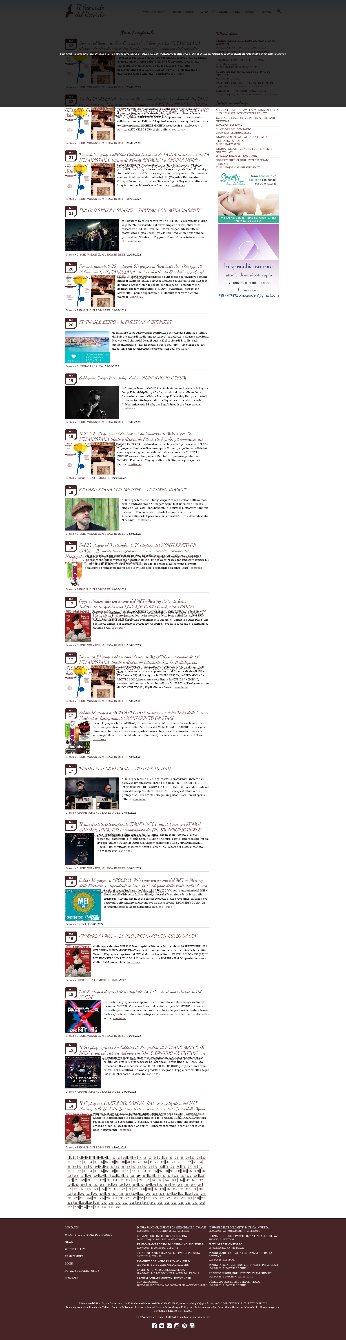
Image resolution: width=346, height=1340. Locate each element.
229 (190, 1198)
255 (90, 1207)
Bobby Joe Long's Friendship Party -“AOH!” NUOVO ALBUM (132, 377)
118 (151, 1175)
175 (109, 1189)
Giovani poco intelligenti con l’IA (162, 1237)
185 (175, 1189)
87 (106, 1171)
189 (201, 1189)
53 (194, 1162)
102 (190, 1171)
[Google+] (169, 1326)
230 (196, 1198)
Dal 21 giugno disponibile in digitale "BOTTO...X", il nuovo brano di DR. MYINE (141, 994)
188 (195, 1189)
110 (102, 1175)
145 (187, 1180)
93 (138, 1171)
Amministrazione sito (197, 1317)
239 (118, 1202)
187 (188, 1189)
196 (108, 1193)
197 (115, 1193)
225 (162, 1198)
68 (139, 1166)
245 (160, 1202)
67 (134, 1166)
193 (89, 1193)
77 (189, 1166)
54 (200, 1162)
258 (111, 1207)
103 (197, 1171)
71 (155, 1166)
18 (145, 1157)
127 (70, 1180)
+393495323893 (169, 1303)
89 (117, 1171)
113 (120, 1175)
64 (117, 1166)
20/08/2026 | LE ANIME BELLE (233, 132)
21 (160, 1157)
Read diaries (74, 1256)
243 (145, 1202)
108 (89, 1175)
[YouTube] (192, 1326)
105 (70, 1175)
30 (69, 1162)
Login (69, 1263)
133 (108, 1180)
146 (194, 1180)
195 (102, 1193)
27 (192, 1157)
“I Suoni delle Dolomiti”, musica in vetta (247, 110)
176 (116, 1189)
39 (117, 1162)
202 (148, 1193)
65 (123, 1166)
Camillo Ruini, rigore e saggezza (168, 1271)
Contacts (72, 1227)
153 (102, 1184)
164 (173, 1184)
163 (167, 1184)
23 (171, 1157)
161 (154, 1184)
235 (90, 1202)
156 (122, 1184)
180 (143, 1189)
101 (184, 1171)
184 (168, 1189)
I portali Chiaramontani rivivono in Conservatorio (172, 1282)
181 (149, 1189)
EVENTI (82, 924)
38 (112, 1162)
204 (161, 1193)
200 (134, 1193)
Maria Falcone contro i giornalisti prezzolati (243, 1266)
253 (76, 1207)
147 (201, 1180)
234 (83, 1202)
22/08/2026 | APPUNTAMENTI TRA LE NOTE (241, 113)
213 (82, 1198)
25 (182, 1157)
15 (129, 1157)
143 (174, 1180)
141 (161, 1180)
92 (133, 1171)
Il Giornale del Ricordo (92, 1303)
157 (128, 1184)
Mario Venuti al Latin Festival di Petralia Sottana (242, 139)
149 (76, 1184)
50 (179, 1162)
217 (108, 1198)
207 (182, 1193)
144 (180, 1180)
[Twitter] (161, 1326)
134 (115, 1180)
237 (104, 1202)
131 (95, 1180)
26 (187, 1157)
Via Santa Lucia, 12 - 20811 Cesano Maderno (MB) (133, 1303)
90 (123, 1171)
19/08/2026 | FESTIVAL (229, 144)
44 (145, 1162)
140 (154, 1180)
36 (101, 1162)
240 (125, 1202)
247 (174, 1202)
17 (139, 1157)
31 (74, 1162)
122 (176, 1175)
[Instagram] (176, 1326)
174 (102, 1189)
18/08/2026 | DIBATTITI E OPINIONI (236, 155)
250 (195, 1202)
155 (115, 1184)
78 (195, 1166)
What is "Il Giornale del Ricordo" (89, 1234)
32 (79, 1162)
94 (144, 1171)
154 (109, 1184)
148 (70, 1184)
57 (79, 1166)
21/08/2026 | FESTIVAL (229, 124)
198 (121, 1193)
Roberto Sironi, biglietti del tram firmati (240, 1275)
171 (83, 1189)
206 (175, 1193)
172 (89, 1189)
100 (178, 1171)
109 (96, 1175)
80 (69, 1171)
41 (128, 1162)
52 (189, 1162)
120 (163, 1175)
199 (128, 1193)
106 (76, 1175)
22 (165, 1157)
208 (189, 1193)
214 (89, 1198)
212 (76, 1198)
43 (139, 1162)
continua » (178, 129)
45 (150, 1162)
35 (95, 1162)
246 (167, 1202)
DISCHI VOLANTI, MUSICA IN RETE (101, 143)
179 (136, 1189)
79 (200, 1166)
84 (90, 1171)
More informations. (273, 53)
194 (95, 1193)
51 (184, 1162)
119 (157, 1175)
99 (171, 1171)
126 (202, 1175)
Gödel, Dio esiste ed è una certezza (234, 1283)
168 (200, 1184)
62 (106, 1166)
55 (69, 1166)
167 (193, 1184)
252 (70, 1207)
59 (90, 1166)
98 (166, 1171)
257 (104, 1207)
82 (79, 1171)
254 (83, 1207)
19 (150, 1157)
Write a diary (75, 1249)
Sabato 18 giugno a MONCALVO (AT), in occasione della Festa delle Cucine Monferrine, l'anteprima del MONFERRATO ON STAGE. (143, 715)
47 (162, 1162)
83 (84, 1171)
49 (173, 1162)
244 (152, 1202)
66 (128, 1166)
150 (83, 1184)
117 (145, 1175)
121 (170, 1175)
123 (183, 1175)
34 (90, 1162)
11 (109, 1157)
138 (141, 1180)
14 (124, 1157)
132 (102, 1180)
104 (203, 1171)
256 (97, 1207)
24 (176, 1157)
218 (115, 1198)
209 (196, 1193)
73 (166, 1166)
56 (74, 1166)
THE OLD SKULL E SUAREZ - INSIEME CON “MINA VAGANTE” (140, 210)
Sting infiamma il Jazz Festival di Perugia (168, 1254)
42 (134, 1162)
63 (112, 1166)
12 (114, 1157)
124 (189, 1175)
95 (149, 1171)
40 (123, 1162)
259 (118, 1207)
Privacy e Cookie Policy (82, 1270)
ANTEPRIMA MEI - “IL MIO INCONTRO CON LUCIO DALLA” (138, 936)
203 (155, 1193)
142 (167, 1180)
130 (89, 1180)
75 (178, 1166)
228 (183, 1198)
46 (156, 1162)
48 (167, 1162)
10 (104, 1157)
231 (203, 1198)
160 (148, 1184)
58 (85, 1166)
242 (138, 1202)
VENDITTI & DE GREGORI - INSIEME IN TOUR (125, 768)
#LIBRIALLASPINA (90, 366)
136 (128, 1180)
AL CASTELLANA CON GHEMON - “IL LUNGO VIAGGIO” (133, 489)
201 (141, 1193)
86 (101, 1171)
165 (180, 1184)
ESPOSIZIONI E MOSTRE (93, 310)
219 (121, 1198)
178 (129, 1189)
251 (202, 1202)
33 (84, 1162)
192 (82, 1193)
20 (155, 1157)
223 (148, 1198)
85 (95, 1171)
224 (155, 1198)
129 (83, 1180)
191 (76, 1193)
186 (181, 1189)
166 (186, 1184)
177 (123, 1189)
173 (96, 1189)
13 (119, 1157)
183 (162, 1189)
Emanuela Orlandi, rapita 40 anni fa (164, 1263)
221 (135, 1198)
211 (69, 1198)
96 (155, 1171)
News (70, 143)
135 (121, 1180)
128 (76, 1180)
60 (96, 1166)
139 (148, 1180)
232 (70, 1202)
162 (160, 1184)
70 (150, 1166)
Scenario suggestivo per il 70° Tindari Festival (243, 1237)
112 (114, 1175)
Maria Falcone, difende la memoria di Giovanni (171, 1229)
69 (144, 1166)
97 (160, 1171)
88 (112, 1171)
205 (169, 1193)
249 (188, 1202)
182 (155, 1189)
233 (76, 1202)
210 (203, 1193)
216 (102, 1198)
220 (128, 1198)
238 (111, 1202)
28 (198, 1157)
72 (161, 1166)
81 (74, 1171)
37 (106, 1162)
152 (95, 1184)
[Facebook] (154, 1326)
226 (169, 1198)
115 (132, 1175)
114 (126, 1175)
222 (141, 1198)
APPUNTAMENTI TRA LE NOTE (98, 812)
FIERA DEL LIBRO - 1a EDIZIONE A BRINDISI (125, 322)
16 (134, 1157)
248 (181, 1202)
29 (203, 1157)
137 (134, 1180)
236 (97, 1202)
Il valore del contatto (233, 129)
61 (101, 1166)
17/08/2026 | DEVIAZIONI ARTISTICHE (238, 167)
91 (128, 1171)
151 (89, 1184)
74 (172, 1166)
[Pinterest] (184, 1326)
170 (76, 1189)
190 (70, 1193)
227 (176, 1198)
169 (70, 1189)
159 (141, 1184)
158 (135, 1184)
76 (183, 1166)
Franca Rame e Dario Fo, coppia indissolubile (170, 1246)
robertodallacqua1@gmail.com (196, 1303)
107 (83, 1175)
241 (132, 1202)
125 (196, 1175)
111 (108, 1175)
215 (95, 1198)
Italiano (71, 1278)
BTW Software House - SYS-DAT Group (161, 1317)
